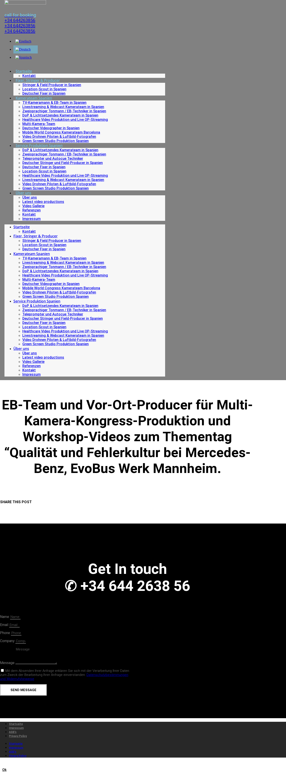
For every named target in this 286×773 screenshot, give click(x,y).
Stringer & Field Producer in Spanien (51, 85)
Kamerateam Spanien (34, 98)
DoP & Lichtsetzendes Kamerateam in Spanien (60, 115)
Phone (5, 633)
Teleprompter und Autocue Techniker (52, 158)
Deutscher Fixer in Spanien (43, 93)
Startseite (24, 71)
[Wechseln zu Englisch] (23, 41)
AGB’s (13, 732)
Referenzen (31, 210)
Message (7, 663)
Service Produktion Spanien (39, 145)
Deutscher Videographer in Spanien (51, 128)
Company (7, 641)
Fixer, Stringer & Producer (38, 80)
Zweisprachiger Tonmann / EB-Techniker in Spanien (64, 111)
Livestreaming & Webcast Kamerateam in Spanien (63, 107)
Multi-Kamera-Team (38, 124)
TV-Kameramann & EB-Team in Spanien (54, 102)
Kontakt (29, 76)
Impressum (31, 219)
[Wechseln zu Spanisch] (23, 57)
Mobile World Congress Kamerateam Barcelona (61, 132)
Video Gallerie (33, 206)
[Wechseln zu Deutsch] (23, 49)
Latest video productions (43, 202)
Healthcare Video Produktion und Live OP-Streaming (65, 119)
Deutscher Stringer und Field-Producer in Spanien (62, 163)
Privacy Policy (18, 736)
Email (4, 625)
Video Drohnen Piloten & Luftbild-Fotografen (59, 136)
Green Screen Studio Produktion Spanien (55, 141)
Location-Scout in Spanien (44, 89)
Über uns (23, 192)
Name (5, 617)
